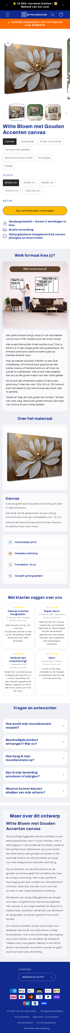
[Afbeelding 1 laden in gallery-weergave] (17, 112)
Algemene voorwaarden (46, 1017)
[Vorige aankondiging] (7, 5)
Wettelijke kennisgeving (37, 1028)
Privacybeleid (22, 1017)
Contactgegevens (46, 1023)
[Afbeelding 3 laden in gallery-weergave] (53, 112)
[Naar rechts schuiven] (66, 113)
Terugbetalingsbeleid (51, 1011)
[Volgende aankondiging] (63, 5)
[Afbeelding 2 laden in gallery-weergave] (35, 112)
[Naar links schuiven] (4, 113)
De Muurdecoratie (26, 1011)
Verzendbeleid (25, 1023)
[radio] (10, 141)
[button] (7, 14)
